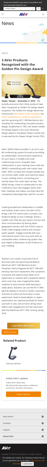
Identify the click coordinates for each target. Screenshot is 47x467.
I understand (27, 464)
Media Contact (10, 332)
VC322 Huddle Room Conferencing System (21, 117)
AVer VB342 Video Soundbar (27, 113)
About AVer (8, 436)
